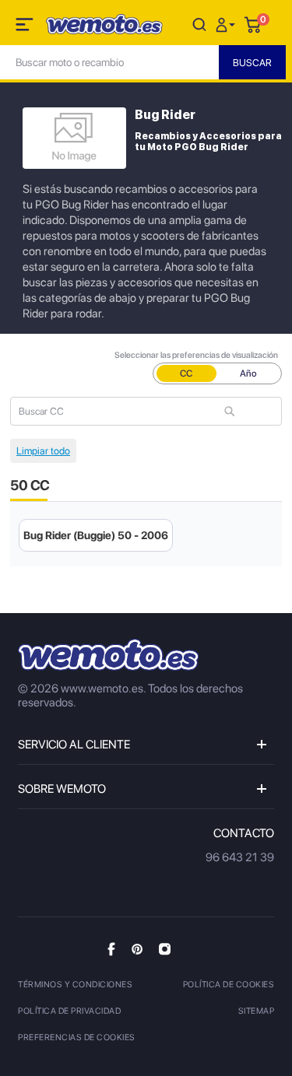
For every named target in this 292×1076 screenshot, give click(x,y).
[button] (227, 23)
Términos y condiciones (75, 985)
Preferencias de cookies (76, 1037)
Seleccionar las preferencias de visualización (196, 355)
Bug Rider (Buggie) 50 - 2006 (95, 535)
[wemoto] (108, 655)
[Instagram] (165, 948)
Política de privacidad (69, 1011)
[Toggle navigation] (25, 27)
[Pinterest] (137, 948)
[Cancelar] (199, 23)
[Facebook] (111, 948)
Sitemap (256, 1011)
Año (248, 373)
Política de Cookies (229, 985)
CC (186, 373)
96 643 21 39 (240, 857)
